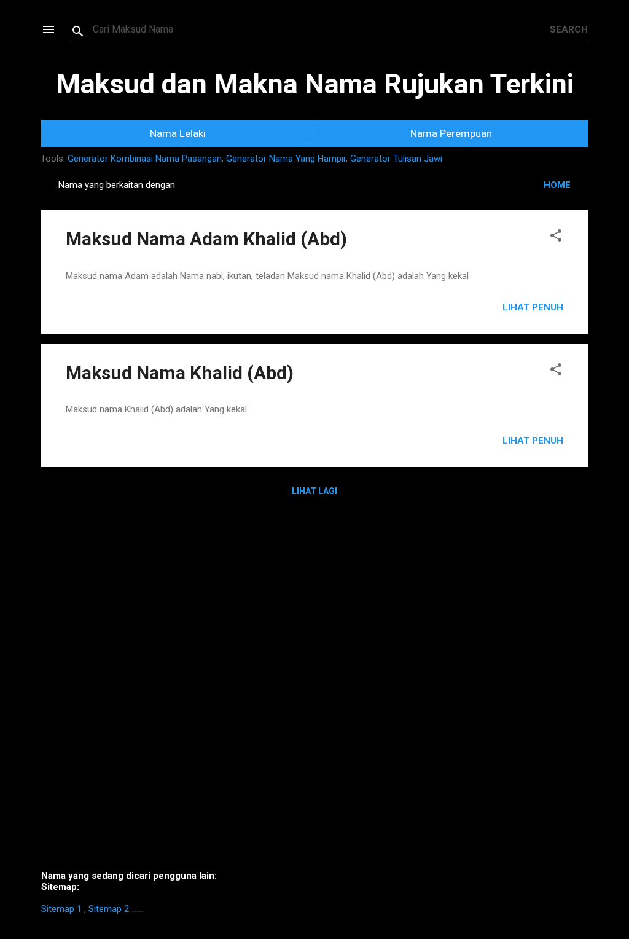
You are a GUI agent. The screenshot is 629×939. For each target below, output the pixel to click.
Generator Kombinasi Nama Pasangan (145, 158)
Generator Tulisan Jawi (396, 158)
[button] (556, 237)
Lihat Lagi (314, 491)
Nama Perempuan (451, 133)
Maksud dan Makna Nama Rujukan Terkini (315, 84)
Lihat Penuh (532, 307)
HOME (557, 185)
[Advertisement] (314, 692)
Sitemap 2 (108, 908)
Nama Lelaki (178, 133)
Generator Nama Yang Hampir (286, 158)
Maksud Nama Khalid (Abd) (180, 372)
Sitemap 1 (61, 908)
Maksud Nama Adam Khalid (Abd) (206, 238)
